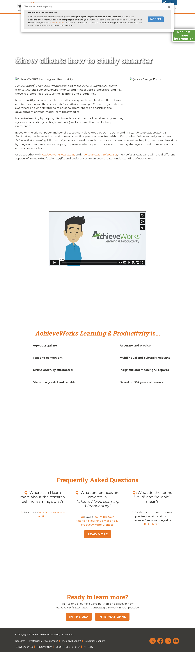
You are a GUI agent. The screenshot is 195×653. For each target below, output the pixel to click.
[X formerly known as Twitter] (152, 641)
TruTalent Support (71, 641)
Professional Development (43, 641)
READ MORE (152, 524)
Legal (59, 647)
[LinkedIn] (168, 641)
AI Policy (88, 647)
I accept (155, 19)
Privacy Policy (44, 647)
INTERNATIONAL (112, 617)
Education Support (95, 641)
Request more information (183, 35)
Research (20, 641)
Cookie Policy (57, 22)
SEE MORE (97, 459)
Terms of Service (24, 647)
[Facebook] (160, 641)
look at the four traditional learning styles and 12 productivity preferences (97, 520)
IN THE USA (78, 617)
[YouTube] (176, 641)
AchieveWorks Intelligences (99, 154)
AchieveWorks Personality (58, 154)
